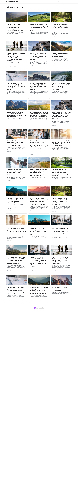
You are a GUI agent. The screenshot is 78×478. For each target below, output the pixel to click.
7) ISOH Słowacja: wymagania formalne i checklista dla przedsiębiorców (59, 289)
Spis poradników (61, 1)
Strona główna (69, 1)
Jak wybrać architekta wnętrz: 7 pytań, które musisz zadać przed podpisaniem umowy (60, 55)
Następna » (41, 307)
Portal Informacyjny (12, 1)
